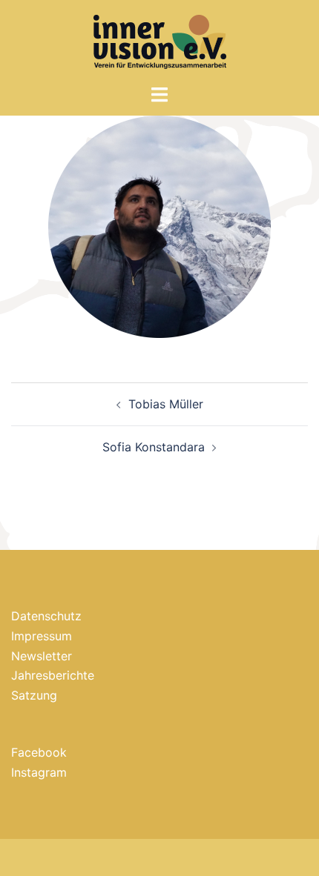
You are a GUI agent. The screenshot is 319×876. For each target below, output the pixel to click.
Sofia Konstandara (153, 446)
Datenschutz (46, 615)
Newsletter (41, 655)
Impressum (41, 635)
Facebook (39, 752)
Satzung (34, 695)
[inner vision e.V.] (159, 40)
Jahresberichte (52, 675)
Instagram (39, 772)
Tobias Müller (165, 403)
